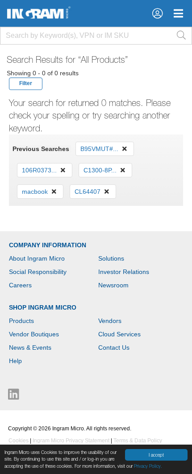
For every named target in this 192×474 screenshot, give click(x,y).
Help (15, 360)
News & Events (30, 347)
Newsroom (113, 285)
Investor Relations (123, 271)
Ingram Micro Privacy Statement (71, 440)
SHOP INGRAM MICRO (42, 307)
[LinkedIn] (13, 396)
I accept (156, 455)
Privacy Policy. (148, 466)
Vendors (109, 320)
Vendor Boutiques (34, 334)
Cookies (18, 440)
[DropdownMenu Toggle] (178, 13)
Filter (25, 83)
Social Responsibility (38, 271)
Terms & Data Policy (137, 440)
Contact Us (113, 347)
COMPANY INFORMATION (47, 245)
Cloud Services (119, 334)
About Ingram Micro (37, 258)
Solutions (111, 258)
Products (21, 320)
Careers (20, 285)
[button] (157, 13)
